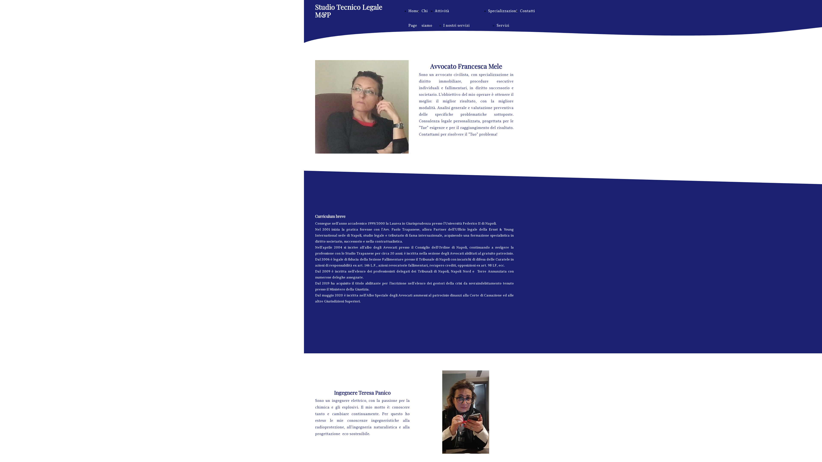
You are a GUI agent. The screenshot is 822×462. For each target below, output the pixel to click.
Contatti (527, 11)
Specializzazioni (502, 11)
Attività (442, 11)
